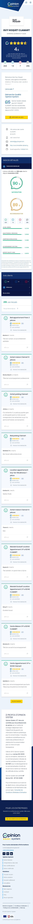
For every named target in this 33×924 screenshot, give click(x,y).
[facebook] (4, 853)
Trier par (9, 308)
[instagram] (7, 853)
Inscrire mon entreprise (17, 819)
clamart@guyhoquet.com (17, 141)
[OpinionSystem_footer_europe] (8, 915)
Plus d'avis (16, 701)
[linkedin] (11, 853)
